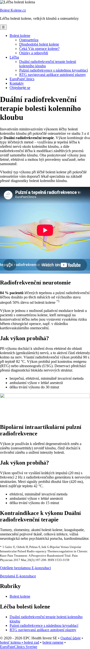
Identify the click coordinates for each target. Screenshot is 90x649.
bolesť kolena (12, 642)
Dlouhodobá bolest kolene (39, 44)
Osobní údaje (70, 638)
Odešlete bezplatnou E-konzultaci (25, 568)
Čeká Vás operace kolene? (39, 49)
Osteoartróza (28, 40)
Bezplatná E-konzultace (18, 576)
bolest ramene (52, 642)
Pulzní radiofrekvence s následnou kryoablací (53, 70)
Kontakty (17, 83)
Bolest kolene (20, 36)
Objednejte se (20, 88)
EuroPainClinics (22, 79)
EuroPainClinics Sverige (18, 647)
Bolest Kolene (13, 10)
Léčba (14, 57)
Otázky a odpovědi (33, 53)
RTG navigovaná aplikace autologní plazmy (52, 75)
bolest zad (31, 642)
